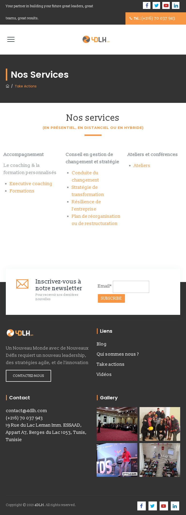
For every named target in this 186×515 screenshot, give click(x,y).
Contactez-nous (28, 376)
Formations (22, 191)
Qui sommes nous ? (118, 354)
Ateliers (142, 166)
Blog (102, 344)
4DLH (39, 505)
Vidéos (104, 374)
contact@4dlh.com (26, 411)
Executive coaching (32, 184)
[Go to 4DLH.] (7, 86)
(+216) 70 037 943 (24, 418)
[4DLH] (97, 40)
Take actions (111, 364)
